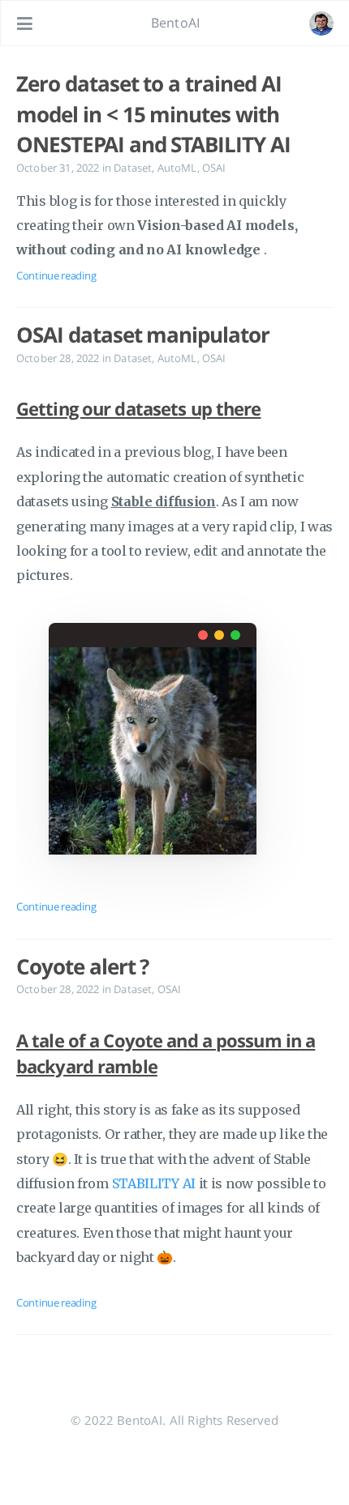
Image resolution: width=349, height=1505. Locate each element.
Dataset (133, 167)
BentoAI (175, 23)
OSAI (214, 167)
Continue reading (56, 275)
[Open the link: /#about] (321, 23)
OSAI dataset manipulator (142, 334)
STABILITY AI (154, 1183)
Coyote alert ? (82, 966)
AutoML (177, 167)
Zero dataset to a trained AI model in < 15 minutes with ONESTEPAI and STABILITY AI (153, 114)
